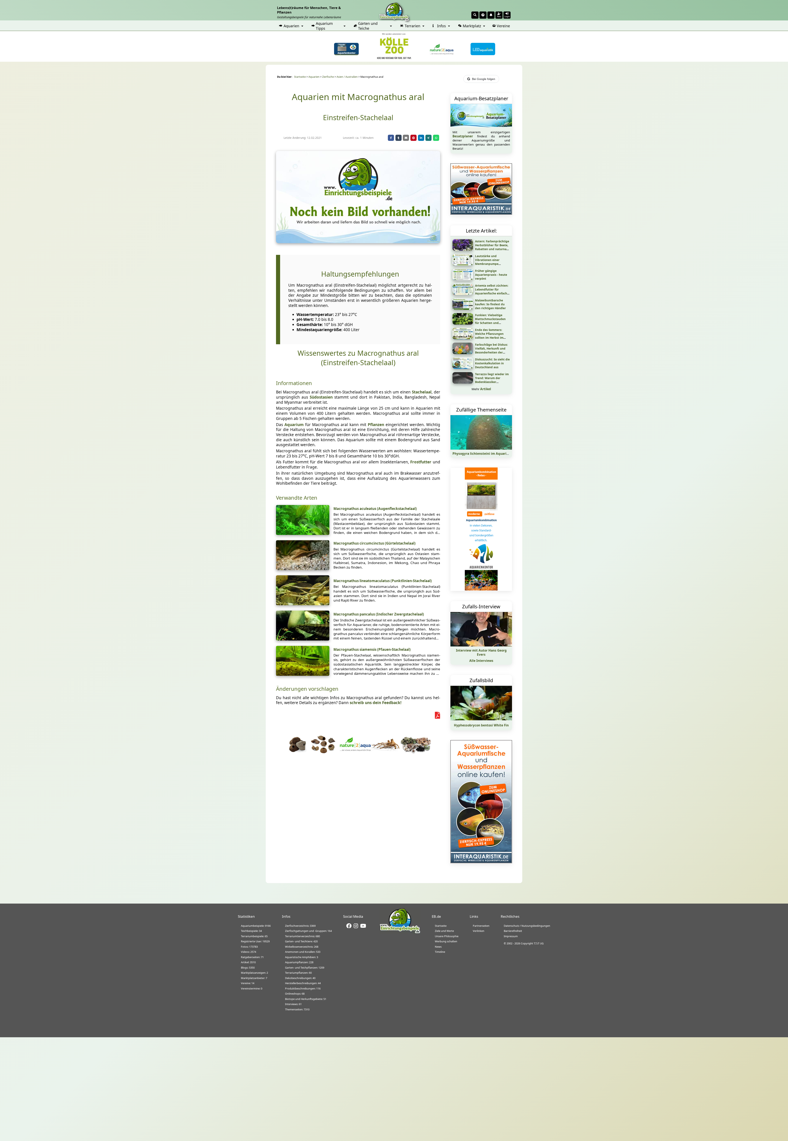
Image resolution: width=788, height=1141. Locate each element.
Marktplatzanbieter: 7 (254, 978)
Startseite (300, 77)
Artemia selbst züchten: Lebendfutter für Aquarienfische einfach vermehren (491, 291)
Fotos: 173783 (249, 946)
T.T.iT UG (539, 943)
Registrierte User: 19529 (255, 941)
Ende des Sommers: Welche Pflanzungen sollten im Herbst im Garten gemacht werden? (489, 337)
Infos (441, 25)
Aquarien (291, 25)
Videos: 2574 (248, 952)
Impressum (511, 936)
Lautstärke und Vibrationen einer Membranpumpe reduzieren (487, 262)
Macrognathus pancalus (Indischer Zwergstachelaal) (378, 614)
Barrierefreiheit (513, 931)
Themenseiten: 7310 (297, 1009)
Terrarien (412, 25)
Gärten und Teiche (368, 26)
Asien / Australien (347, 77)
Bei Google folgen (483, 79)
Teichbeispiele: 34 (251, 931)
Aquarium (294, 424)
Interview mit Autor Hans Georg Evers (481, 652)
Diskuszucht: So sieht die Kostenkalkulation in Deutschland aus (492, 363)
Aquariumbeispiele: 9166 (256, 926)
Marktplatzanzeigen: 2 (254, 973)
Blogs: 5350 (248, 967)
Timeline (440, 952)
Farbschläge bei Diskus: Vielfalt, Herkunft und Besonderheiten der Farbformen (491, 350)
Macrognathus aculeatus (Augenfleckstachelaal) (375, 508)
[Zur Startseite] (399, 932)
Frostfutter (420, 462)
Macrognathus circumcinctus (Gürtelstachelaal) (374, 543)
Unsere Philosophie (446, 936)
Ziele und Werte (444, 931)
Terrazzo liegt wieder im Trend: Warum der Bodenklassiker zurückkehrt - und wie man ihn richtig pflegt (492, 382)
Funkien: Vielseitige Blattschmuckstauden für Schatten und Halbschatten (490, 321)
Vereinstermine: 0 (251, 988)
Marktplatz (472, 25)
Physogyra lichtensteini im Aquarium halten (487, 453)
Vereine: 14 (247, 983)
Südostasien (321, 397)
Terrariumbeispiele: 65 (254, 936)
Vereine (503, 25)
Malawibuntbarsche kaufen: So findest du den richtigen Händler (490, 304)
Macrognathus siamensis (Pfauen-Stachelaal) (372, 649)
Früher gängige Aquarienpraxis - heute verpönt (491, 274)
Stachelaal (422, 392)
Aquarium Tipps (324, 26)
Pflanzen (376, 424)
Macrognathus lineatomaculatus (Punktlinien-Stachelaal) (382, 580)
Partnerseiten (481, 926)
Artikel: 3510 (248, 962)
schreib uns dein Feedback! (375, 702)
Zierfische (328, 77)
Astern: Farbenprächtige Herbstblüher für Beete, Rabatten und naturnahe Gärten (492, 247)
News (438, 946)
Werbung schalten (446, 941)
